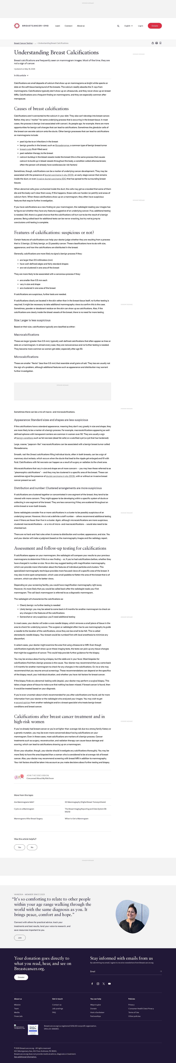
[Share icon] (152, 43)
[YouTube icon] (109, 983)
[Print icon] (156, 43)
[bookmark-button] (160, 43)
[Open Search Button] (118, 25)
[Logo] (31, 25)
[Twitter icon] (103, 983)
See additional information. (25, 1057)
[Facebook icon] (91, 983)
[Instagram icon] (97, 983)
